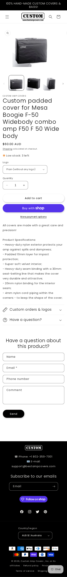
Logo (6, 162)
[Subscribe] (54, 486)
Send (13, 414)
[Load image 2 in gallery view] (33, 83)
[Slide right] (63, 84)
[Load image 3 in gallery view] (50, 83)
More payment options (33, 216)
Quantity (8, 178)
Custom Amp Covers (32, 561)
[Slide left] (4, 84)
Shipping (7, 149)
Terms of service (25, 570)
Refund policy (31, 565)
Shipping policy (46, 570)
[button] (7, 17)
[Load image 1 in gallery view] (16, 83)
